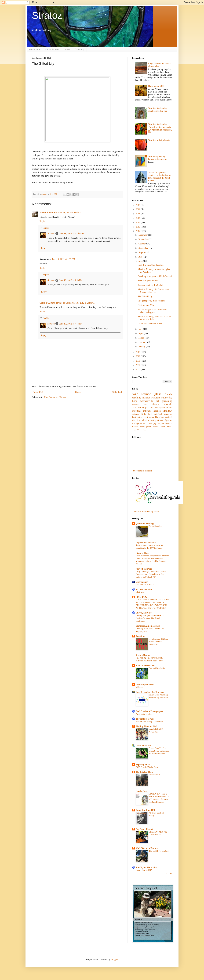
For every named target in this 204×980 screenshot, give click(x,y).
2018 (138, 209)
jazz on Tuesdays (154, 407)
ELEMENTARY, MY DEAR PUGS (158, 833)
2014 (138, 222)
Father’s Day (154, 774)
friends (168, 394)
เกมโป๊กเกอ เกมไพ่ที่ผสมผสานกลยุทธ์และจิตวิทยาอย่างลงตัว (149, 659)
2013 (138, 226)
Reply (42, 221)
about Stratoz (52, 49)
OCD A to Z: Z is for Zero (147, 767)
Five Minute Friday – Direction (149, 721)
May (140, 328)
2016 (138, 213)
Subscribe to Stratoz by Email (145, 511)
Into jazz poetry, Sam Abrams (151, 300)
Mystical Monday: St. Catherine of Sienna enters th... (153, 290)
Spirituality (138, 407)
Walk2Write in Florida (147, 848)
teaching (136, 397)
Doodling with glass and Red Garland (155, 276)
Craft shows (151, 404)
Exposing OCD (143, 764)
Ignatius (168, 420)
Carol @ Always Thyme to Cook (55, 302)
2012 (138, 230)
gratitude (159, 420)
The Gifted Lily (145, 296)
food (150, 413)
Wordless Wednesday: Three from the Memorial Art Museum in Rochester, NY (160, 128)
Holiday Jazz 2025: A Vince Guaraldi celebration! (158, 641)
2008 (138, 365)
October (142, 243)
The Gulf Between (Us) (159, 850)
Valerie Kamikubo (48, 212)
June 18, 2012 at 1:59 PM (63, 259)
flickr (142, 426)
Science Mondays (162, 411)
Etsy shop (79, 49)
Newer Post (38, 391)
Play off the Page (144, 568)
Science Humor (143, 655)
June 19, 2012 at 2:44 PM (83, 302)
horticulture (137, 417)
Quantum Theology (145, 523)
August (142, 252)
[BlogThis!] (67, 194)
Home (67, 49)
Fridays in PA (139, 423)
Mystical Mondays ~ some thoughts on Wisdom (154, 270)
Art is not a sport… (144, 713)
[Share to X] (71, 194)
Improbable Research (146, 542)
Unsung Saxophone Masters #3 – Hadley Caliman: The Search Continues (150, 618)
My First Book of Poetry (156, 814)
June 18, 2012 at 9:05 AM (69, 212)
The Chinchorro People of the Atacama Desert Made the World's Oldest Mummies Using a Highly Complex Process (152, 559)
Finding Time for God (146, 726)
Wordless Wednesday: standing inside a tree (158, 109)
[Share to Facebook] (74, 194)
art (157, 401)
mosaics (146, 397)
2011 (138, 351)
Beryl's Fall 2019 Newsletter (156, 730)
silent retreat (148, 420)
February (142, 341)
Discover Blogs (142, 553)
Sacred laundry (155, 526)
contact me (34, 49)
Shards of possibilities (148, 280)
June (140, 260)
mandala (167, 407)
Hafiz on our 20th (156, 85)
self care (139, 687)
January (142, 346)
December (143, 234)
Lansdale (167, 404)
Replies (46, 227)
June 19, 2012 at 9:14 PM (70, 323)
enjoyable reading (139, 429)
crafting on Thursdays (154, 417)
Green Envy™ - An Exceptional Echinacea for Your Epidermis (159, 751)
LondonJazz (141, 791)
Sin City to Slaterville (146, 867)
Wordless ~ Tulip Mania (159, 140)
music (135, 404)
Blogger (114, 959)
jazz (135, 393)
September (143, 247)
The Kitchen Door (144, 772)
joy (155, 423)
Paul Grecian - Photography (149, 711)
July (140, 256)
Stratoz (47, 15)
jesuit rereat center (155, 426)
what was (140, 591)
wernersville (146, 401)
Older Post (117, 391)
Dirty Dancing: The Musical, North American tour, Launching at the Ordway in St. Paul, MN (151, 574)
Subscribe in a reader (142, 470)
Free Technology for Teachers (150, 692)
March (141, 337)
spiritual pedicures (144, 684)
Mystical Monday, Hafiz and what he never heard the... (154, 318)
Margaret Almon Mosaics (148, 625)
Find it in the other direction (151, 264)
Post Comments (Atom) (55, 397)
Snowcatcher (142, 581)
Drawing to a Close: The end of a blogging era (150, 630)
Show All (169, 874)
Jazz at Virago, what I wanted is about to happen (152, 311)
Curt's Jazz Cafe (144, 612)
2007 (138, 369)
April (141, 333)
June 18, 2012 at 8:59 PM (70, 280)
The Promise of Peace (145, 584)
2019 (138, 204)
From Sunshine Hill (145, 810)
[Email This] (64, 194)
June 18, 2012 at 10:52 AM (71, 233)
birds (143, 413)
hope (134, 401)
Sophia (160, 423)
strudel (169, 426)
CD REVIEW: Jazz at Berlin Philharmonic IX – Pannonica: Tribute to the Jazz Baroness (159, 797)
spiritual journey (141, 411)
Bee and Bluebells (157, 668)
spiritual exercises (163, 413)
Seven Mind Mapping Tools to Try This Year (158, 696)
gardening (167, 401)
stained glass (151, 393)
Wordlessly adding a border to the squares (157, 158)
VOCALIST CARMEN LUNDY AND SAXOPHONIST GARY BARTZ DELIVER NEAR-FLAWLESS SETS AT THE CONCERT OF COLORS (152, 603)
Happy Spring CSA (144, 869)
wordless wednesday (161, 397)
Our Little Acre (143, 745)
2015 (138, 217)
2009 (138, 360)
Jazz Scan (140, 636)
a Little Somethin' (144, 589)
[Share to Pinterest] (77, 194)
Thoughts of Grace (145, 718)
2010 (138, 356)
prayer (150, 423)
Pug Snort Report (144, 829)
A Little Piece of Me (145, 665)
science (135, 413)
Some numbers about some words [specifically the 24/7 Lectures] (150, 546)
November (143, 239)
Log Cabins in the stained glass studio (159, 65)
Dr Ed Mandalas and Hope (150, 323)
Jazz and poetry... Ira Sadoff (150, 284)
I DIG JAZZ (141, 596)
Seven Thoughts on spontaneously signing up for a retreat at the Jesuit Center (159, 176)
